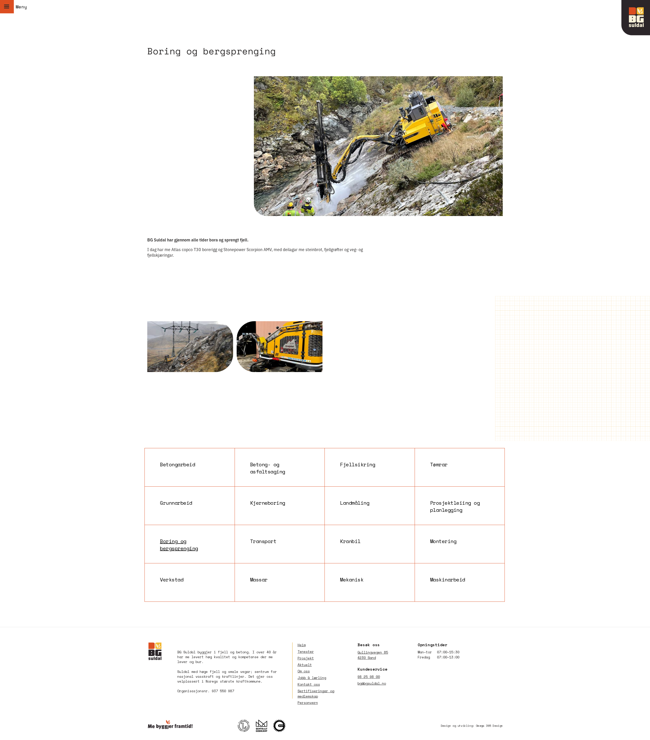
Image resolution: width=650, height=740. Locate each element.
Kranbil (350, 541)
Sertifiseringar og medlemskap (316, 693)
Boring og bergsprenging (179, 544)
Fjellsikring (357, 464)
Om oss (304, 671)
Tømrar (439, 464)
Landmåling (354, 502)
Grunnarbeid (176, 502)
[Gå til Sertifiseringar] (264, 725)
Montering (443, 541)
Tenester (306, 651)
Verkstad (171, 579)
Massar (259, 579)
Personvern (308, 702)
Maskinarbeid (447, 579)
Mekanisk (351, 579)
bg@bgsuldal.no (372, 683)
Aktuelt (305, 664)
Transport (263, 541)
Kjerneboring (267, 502)
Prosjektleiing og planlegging (455, 505)
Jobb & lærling (312, 677)
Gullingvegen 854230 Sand (373, 655)
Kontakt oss (309, 684)
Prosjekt (306, 658)
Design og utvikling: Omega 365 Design (472, 725)
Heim (302, 645)
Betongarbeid (177, 464)
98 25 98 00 (369, 676)
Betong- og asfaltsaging (267, 467)
